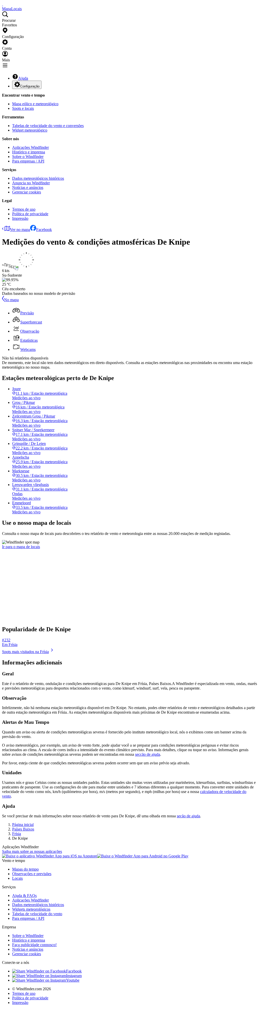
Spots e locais (23, 108)
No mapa (11, 300)
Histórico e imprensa (28, 152)
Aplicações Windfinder (30, 147)
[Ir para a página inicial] (2, 4)
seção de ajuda (188, 816)
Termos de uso (23, 209)
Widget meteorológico (29, 130)
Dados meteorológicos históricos (38, 178)
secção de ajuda (147, 754)
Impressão (20, 218)
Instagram (74, 976)
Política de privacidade (30, 214)
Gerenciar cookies (26, 192)
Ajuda (23, 78)
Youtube (72, 980)
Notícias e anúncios (27, 187)
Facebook (44, 229)
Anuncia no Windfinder (31, 183)
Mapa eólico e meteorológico (35, 104)
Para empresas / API (28, 161)
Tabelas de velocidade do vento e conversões (48, 125)
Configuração (29, 86)
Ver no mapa (20, 229)
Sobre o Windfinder (28, 156)
